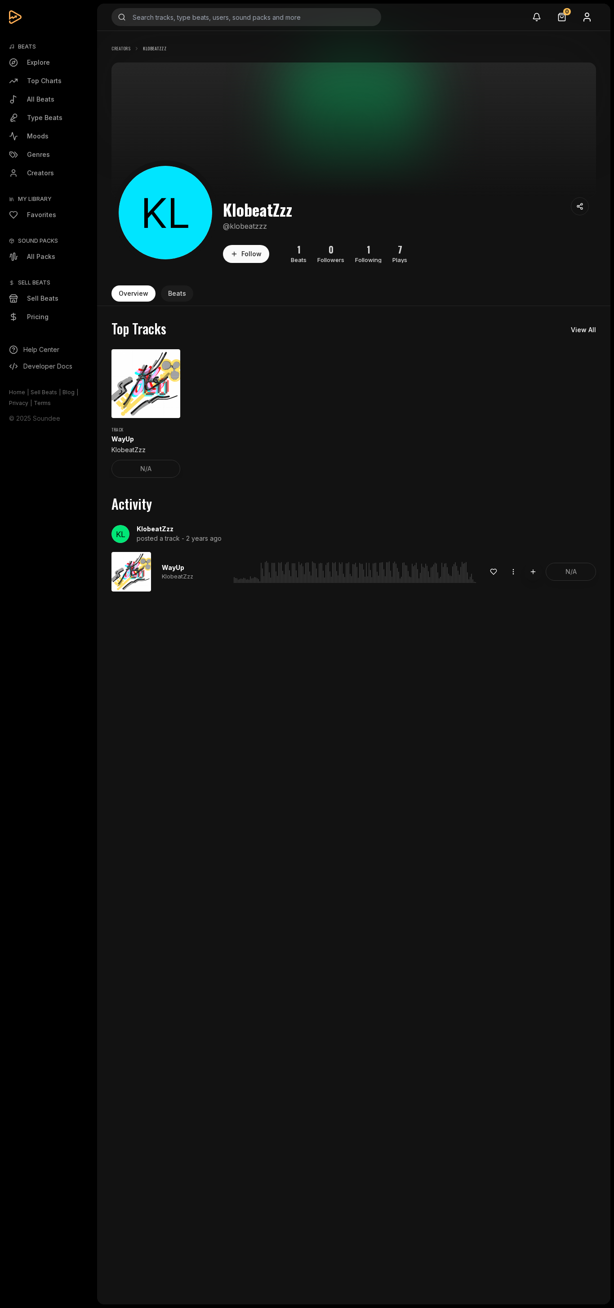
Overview (133, 293)
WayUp (173, 567)
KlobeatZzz (155, 529)
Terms (42, 403)
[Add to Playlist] (533, 572)
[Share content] (580, 206)
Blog (68, 392)
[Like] (494, 572)
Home (17, 392)
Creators (120, 48)
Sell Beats (44, 392)
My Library (35, 199)
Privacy (18, 403)
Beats (177, 293)
